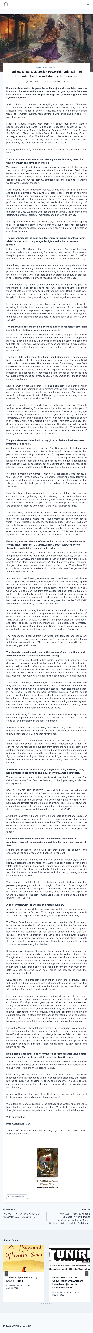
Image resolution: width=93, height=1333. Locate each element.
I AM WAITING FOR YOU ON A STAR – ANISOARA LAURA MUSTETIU (23, 1213)
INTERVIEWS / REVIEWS (46, 67)
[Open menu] (88, 4)
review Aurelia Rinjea (17, 1197)
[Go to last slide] (6, 1273)
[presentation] (23, 1258)
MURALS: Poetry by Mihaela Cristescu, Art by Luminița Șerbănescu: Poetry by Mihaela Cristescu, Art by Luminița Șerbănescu (69, 1216)
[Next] (86, 1273)
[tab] (42, 1303)
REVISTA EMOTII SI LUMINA (39, 82)
